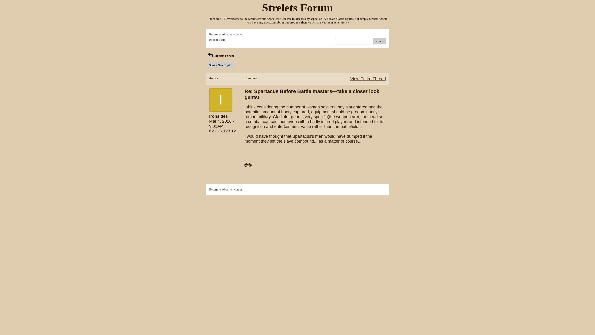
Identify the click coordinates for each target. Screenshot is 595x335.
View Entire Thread (368, 79)
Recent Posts (217, 39)
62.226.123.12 (222, 131)
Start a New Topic (220, 65)
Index (239, 34)
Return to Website (220, 34)
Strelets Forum (224, 55)
